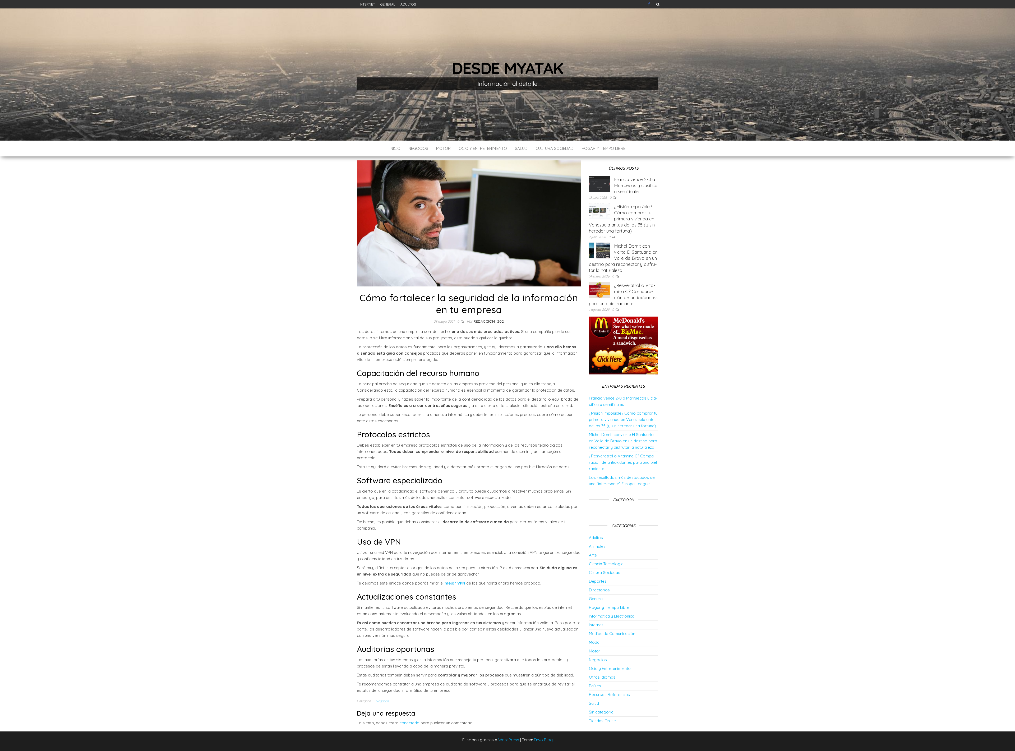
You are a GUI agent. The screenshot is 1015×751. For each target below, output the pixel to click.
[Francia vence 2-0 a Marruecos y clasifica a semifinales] (599, 183)
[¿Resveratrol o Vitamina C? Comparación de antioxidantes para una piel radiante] (599, 289)
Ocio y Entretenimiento (483, 148)
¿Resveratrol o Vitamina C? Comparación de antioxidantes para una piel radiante (623, 462)
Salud (521, 148)
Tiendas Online (602, 720)
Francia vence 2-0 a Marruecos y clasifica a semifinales (635, 185)
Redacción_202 (488, 321)
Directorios (599, 589)
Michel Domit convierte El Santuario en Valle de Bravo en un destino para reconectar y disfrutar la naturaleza (623, 258)
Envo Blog (543, 739)
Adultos (408, 4)
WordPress (508, 739)
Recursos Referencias (609, 694)
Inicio (395, 148)
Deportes (598, 581)
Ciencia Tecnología (606, 563)
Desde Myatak (507, 68)
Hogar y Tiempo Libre (603, 148)
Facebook (649, 4)
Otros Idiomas (602, 677)
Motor (443, 148)
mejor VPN (455, 583)
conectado (409, 722)
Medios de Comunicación (612, 633)
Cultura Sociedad (555, 148)
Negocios (418, 148)
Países (595, 685)
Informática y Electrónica (611, 616)
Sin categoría (601, 712)
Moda (594, 642)
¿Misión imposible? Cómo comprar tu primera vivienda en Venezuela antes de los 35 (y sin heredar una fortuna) (622, 219)
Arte (593, 555)
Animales (597, 546)
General (387, 4)
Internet (367, 4)
